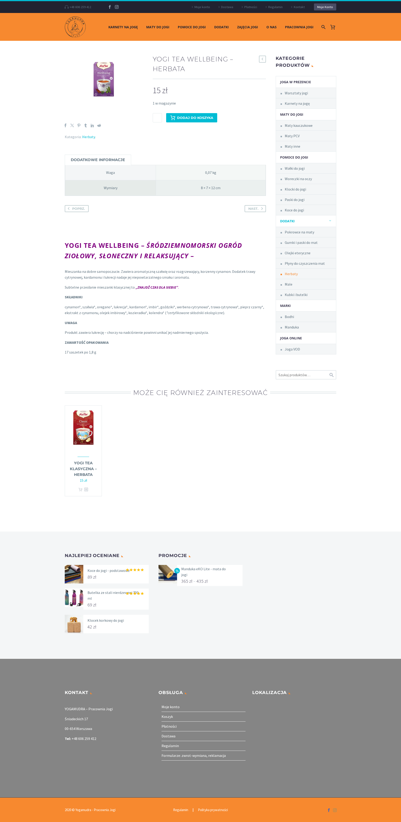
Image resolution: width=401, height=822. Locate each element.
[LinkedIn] (92, 125)
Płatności (250, 7)
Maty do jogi (157, 27)
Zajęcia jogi (247, 27)
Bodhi (289, 316)
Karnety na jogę (123, 27)
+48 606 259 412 (80, 7)
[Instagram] (116, 7)
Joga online (291, 338)
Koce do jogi (294, 210)
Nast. (253, 209)
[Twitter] (72, 125)
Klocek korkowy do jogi (105, 620)
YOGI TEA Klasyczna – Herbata (83, 469)
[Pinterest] (79, 125)
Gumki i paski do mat (301, 242)
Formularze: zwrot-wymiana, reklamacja (194, 755)
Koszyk (167, 716)
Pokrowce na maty (299, 232)
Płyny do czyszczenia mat (305, 263)
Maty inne (292, 146)
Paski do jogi (294, 199)
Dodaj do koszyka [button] (80, 490)
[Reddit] (99, 125)
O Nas (271, 27)
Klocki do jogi (295, 189)
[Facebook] (109, 7)
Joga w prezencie (295, 82)
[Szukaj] (322, 27)
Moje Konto (325, 7)
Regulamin (275, 7)
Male (288, 284)
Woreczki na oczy (298, 178)
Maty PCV (292, 136)
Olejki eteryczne (297, 253)
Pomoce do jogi (192, 27)
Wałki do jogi (295, 168)
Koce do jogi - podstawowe (108, 570)
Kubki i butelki (296, 294)
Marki (285, 305)
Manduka (292, 327)
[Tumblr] (85, 125)
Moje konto (202, 7)
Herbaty (88, 136)
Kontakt (299, 7)
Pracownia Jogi (299, 27)
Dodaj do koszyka (195, 118)
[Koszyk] (334, 27)
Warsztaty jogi (296, 93)
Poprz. (78, 209)
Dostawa (227, 7)
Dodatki (221, 27)
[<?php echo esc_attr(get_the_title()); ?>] (86, 490)
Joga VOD (292, 349)
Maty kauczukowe (299, 125)
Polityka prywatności (213, 810)
